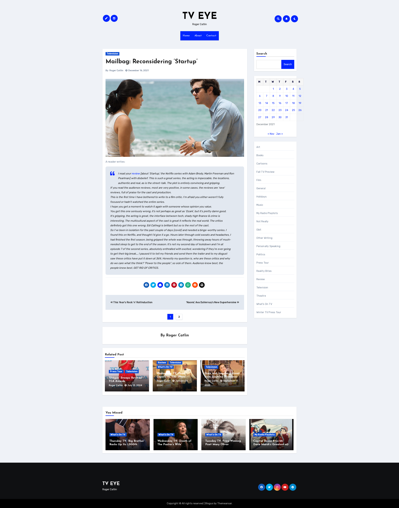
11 (293, 95)
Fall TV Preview (265, 171)
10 (286, 95)
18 (293, 103)
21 (266, 110)
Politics (260, 254)
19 (300, 103)
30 (280, 117)
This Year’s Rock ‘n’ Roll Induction (132, 302)
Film (258, 180)
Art (258, 147)
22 (273, 110)
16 (280, 103)
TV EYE (199, 16)
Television (112, 53)
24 (286, 110)
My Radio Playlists (267, 213)
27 (259, 117)
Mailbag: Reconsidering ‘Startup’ (151, 62)
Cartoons (261, 163)
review (136, 173)
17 (286, 103)
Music (259, 204)
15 (273, 103)
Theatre (261, 295)
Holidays (261, 196)
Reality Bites (264, 271)
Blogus (209, 503)
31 (286, 117)
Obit (258, 229)
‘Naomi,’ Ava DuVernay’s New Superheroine (211, 302)
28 (266, 117)
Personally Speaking (268, 246)
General (261, 188)
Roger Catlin (116, 70)
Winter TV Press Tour (268, 312)
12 (300, 95)
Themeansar (224, 503)
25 (293, 110)
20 (259, 110)
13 (260, 103)
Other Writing (264, 237)
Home (186, 35)
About (198, 35)
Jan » (279, 133)
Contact (211, 35)
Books (260, 155)
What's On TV (165, 367)
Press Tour (116, 371)
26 (300, 110)
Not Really (262, 221)
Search (261, 53)
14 (266, 103)
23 (280, 110)
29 (273, 117)
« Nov (271, 133)
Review (162, 362)
